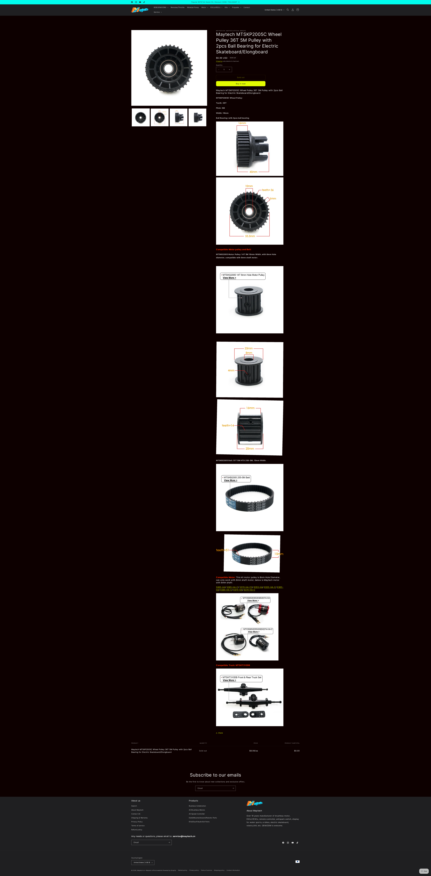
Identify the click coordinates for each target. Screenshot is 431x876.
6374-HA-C (249, 590)
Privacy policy (194, 870)
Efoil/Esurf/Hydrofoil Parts (199, 822)
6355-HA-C (270, 587)
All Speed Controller (197, 814)
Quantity (219, 65)
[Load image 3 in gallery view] (178, 117)
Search (134, 806)
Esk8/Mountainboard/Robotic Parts (203, 818)
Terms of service (138, 826)
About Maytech (137, 810)
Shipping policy (219, 870)
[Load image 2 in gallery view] (159, 117)
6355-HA (258, 587)
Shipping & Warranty (139, 818)
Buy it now (241, 84)
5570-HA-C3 (246, 587)
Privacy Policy (137, 822)
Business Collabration (197, 806)
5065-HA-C (232, 587)
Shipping (219, 61)
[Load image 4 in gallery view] (197, 117)
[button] (160, 7)
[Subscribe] (233, 788)
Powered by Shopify (169, 870)
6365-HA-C (226, 590)
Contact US (135, 814)
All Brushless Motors (197, 810)
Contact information (233, 870)
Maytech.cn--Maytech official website (149, 870)
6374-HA (237, 590)
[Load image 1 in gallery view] (141, 117)
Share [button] (220, 733)
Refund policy (136, 830)
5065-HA (220, 587)
